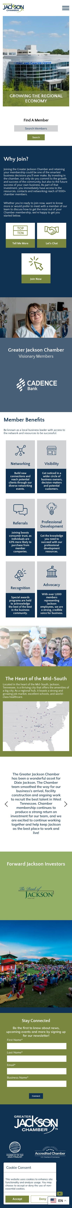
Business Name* (17, 1077)
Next (64, 804)
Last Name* (15, 1052)
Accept (17, 1199)
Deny (42, 1199)
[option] (36, 893)
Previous (7, 804)
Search (36, 137)
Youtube (61, 1192)
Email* (11, 1065)
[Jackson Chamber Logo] (13, 8)
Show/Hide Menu (66, 8)
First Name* (15, 1040)
